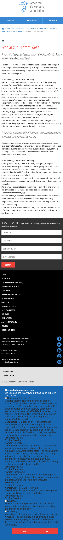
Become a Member (8, 330)
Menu (11, 20)
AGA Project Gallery (9, 322)
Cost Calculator (8, 310)
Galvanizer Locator (9, 306)
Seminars (5, 314)
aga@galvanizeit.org (9, 362)
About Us (5, 302)
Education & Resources (15, 28)
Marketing (12, 511)
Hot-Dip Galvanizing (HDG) (12, 282)
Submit (8, 265)
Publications (6, 318)
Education (30, 28)
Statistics (12, 501)
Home (2, 28)
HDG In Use (5, 290)
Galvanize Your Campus (46, 28)
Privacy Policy (7, 375)
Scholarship (5, 31)
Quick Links (32, 20)
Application (17, 31)
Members (4, 326)
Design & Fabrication (10, 286)
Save (24, 531)
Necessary (18, 398)
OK (47, 531)
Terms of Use (7, 371)
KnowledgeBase (7, 298)
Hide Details (8, 532)
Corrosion (5, 278)
